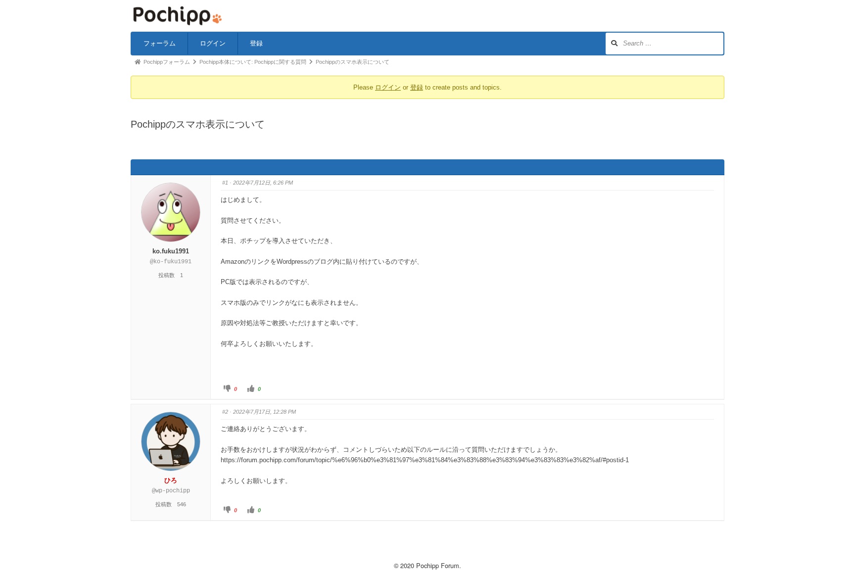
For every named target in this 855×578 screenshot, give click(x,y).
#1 (225, 183)
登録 (256, 43)
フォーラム (159, 43)
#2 (225, 412)
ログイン (213, 43)
